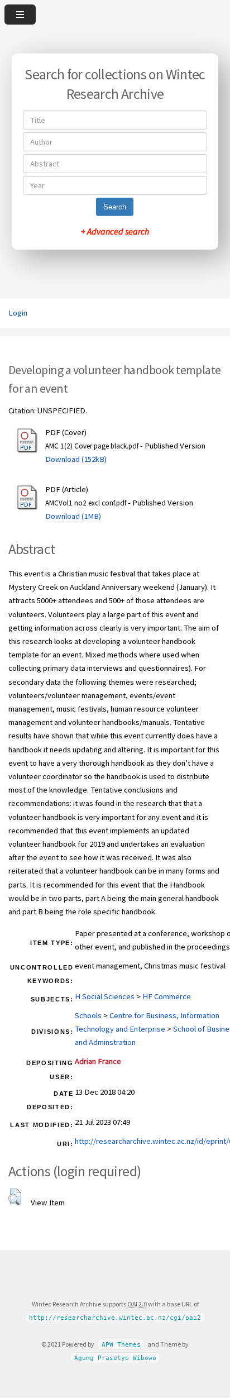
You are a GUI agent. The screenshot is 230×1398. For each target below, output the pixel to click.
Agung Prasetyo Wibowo (115, 1357)
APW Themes (121, 1344)
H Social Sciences (105, 996)
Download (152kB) (76, 459)
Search (114, 207)
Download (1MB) (73, 516)
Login (17, 313)
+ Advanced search (115, 231)
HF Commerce (166, 996)
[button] (14, 1197)
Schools (88, 1015)
